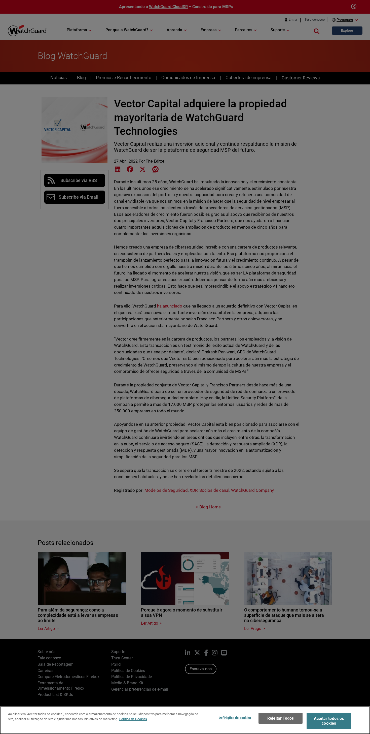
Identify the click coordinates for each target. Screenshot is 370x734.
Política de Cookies (133, 719)
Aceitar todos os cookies (329, 721)
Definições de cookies (235, 718)
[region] (185, 720)
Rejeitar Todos (280, 718)
